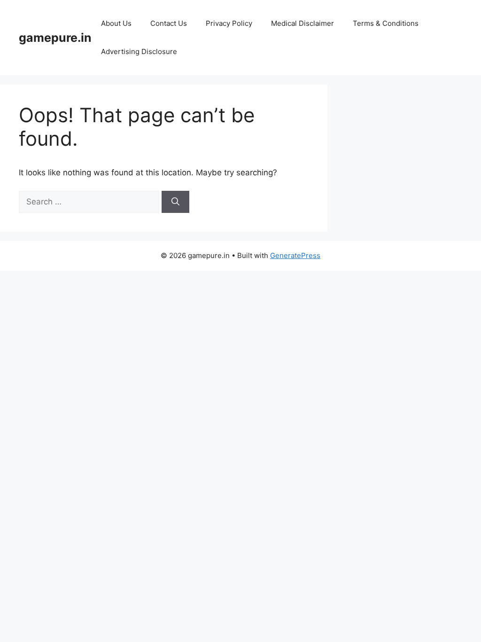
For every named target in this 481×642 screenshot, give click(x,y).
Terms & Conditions (386, 23)
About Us (116, 23)
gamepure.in (55, 38)
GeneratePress (295, 255)
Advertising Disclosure (139, 51)
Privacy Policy (229, 23)
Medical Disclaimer (302, 23)
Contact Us (168, 23)
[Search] (175, 202)
